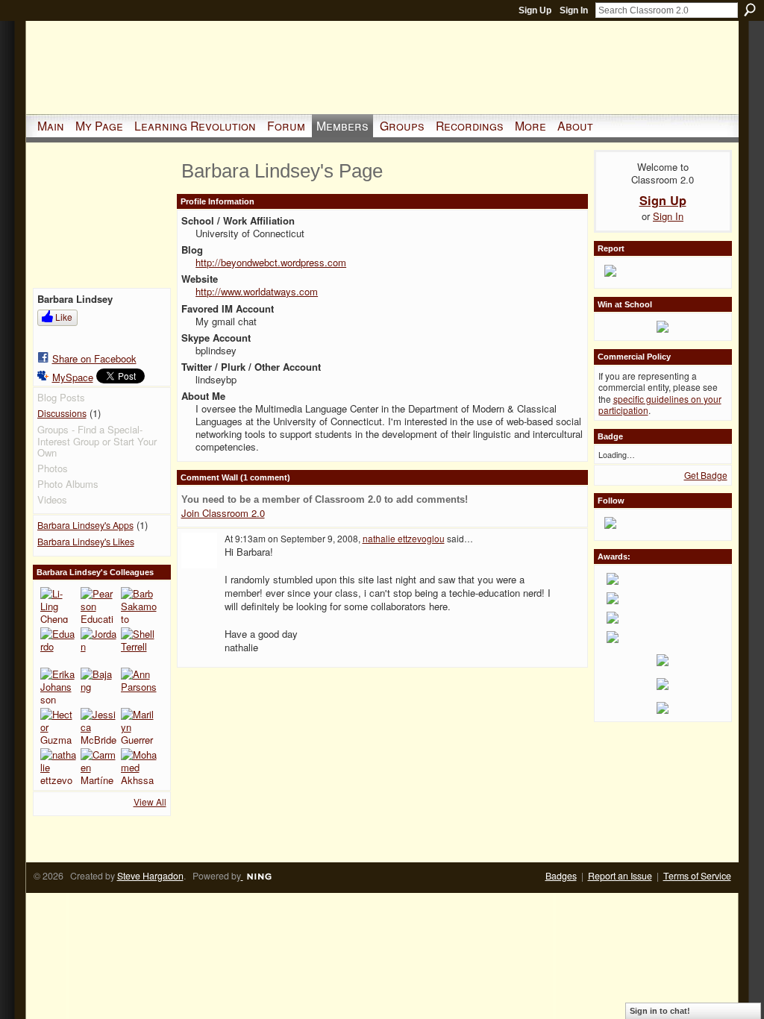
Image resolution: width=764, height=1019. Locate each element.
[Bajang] (98, 685)
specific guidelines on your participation (659, 404)
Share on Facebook (94, 358)
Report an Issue (620, 875)
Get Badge (705, 474)
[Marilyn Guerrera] (139, 726)
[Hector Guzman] (58, 726)
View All (150, 801)
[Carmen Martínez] (98, 766)
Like (63, 316)
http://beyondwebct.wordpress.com (270, 262)
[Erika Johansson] (58, 685)
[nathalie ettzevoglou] (58, 766)
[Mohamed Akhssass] (139, 766)
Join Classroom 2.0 (223, 513)
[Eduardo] (58, 645)
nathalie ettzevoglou (404, 538)
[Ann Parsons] (139, 685)
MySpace (72, 377)
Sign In (574, 10)
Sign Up (535, 10)
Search (750, 9)
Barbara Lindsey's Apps (85, 525)
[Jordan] (98, 645)
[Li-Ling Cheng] (58, 605)
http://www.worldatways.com (256, 291)
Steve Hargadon (150, 875)
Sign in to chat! (660, 1010)
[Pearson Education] (98, 605)
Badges (561, 875)
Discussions (62, 413)
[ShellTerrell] (139, 645)
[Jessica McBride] (98, 726)
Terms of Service (697, 875)
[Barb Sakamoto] (139, 605)
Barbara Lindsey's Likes (85, 541)
